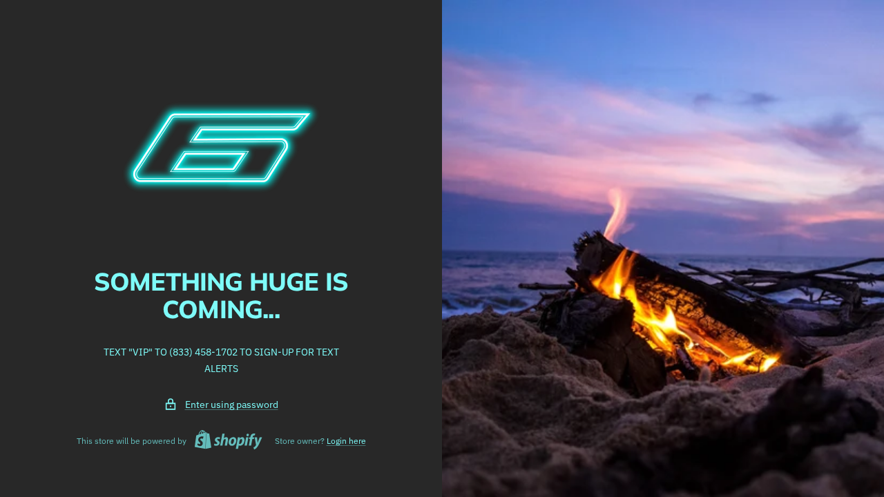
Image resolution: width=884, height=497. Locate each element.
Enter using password (231, 404)
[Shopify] (224, 441)
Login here (346, 441)
